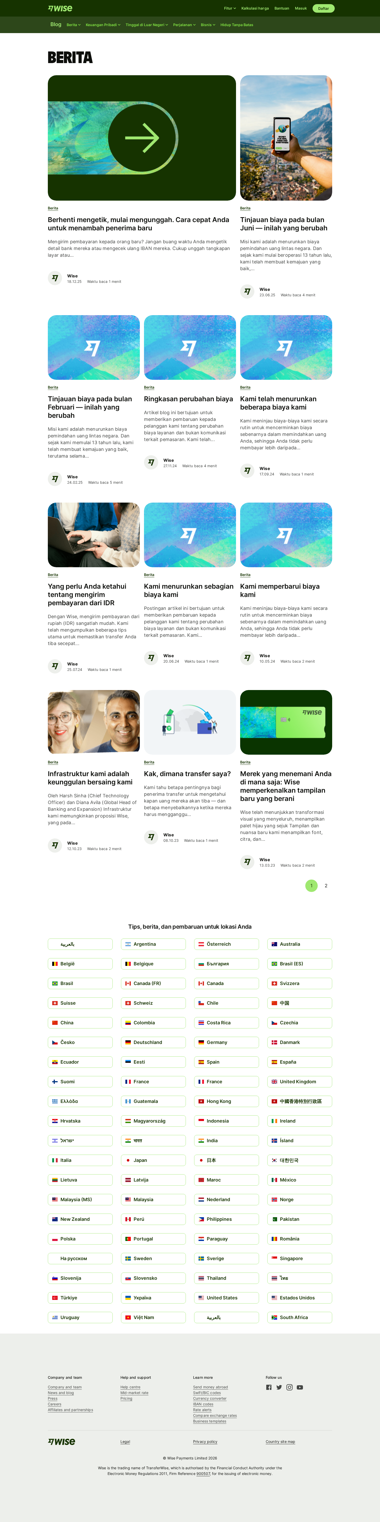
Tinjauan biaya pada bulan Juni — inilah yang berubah (284, 224)
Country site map (280, 1441)
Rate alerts (202, 1409)
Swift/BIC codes (207, 1392)
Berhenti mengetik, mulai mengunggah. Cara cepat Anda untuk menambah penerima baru (138, 224)
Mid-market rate (134, 1392)
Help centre (130, 1387)
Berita (53, 208)
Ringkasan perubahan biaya (188, 399)
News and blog (61, 1392)
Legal (125, 1441)
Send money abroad (210, 1387)
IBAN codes (203, 1404)
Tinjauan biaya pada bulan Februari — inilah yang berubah (90, 407)
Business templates (209, 1421)
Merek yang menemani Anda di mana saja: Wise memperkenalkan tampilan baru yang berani (286, 786)
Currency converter (210, 1398)
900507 (203, 1473)
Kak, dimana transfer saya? (187, 774)
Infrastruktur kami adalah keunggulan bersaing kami (90, 778)
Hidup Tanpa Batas (237, 24)
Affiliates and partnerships (70, 1409)
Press (52, 1398)
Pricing (126, 1398)
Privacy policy (205, 1441)
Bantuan (282, 8)
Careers (54, 1404)
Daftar (323, 8)
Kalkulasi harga (255, 8)
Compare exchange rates (215, 1415)
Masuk (301, 8)
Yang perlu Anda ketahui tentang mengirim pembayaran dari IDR (87, 594)
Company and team (65, 1387)
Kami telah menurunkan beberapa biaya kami (278, 403)
